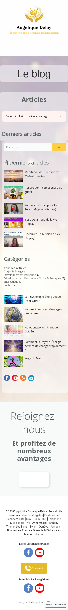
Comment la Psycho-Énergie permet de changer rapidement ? (45, 346)
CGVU (29, 519)
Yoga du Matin (34, 358)
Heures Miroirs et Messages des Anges (43, 311)
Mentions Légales (32, 515)
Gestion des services (56, 604)
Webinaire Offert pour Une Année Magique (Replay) (42, 207)
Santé (7, 285)
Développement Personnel (20, 275)
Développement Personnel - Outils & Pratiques (32, 278)
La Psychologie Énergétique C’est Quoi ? (43, 298)
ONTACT (42, 519)
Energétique (11, 281)
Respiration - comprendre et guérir (43, 189)
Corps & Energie (14, 271)
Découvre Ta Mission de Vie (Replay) (43, 236)
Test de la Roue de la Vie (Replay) (41, 221)
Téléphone (54, 519)
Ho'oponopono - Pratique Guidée (41, 329)
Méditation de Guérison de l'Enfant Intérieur (42, 174)
